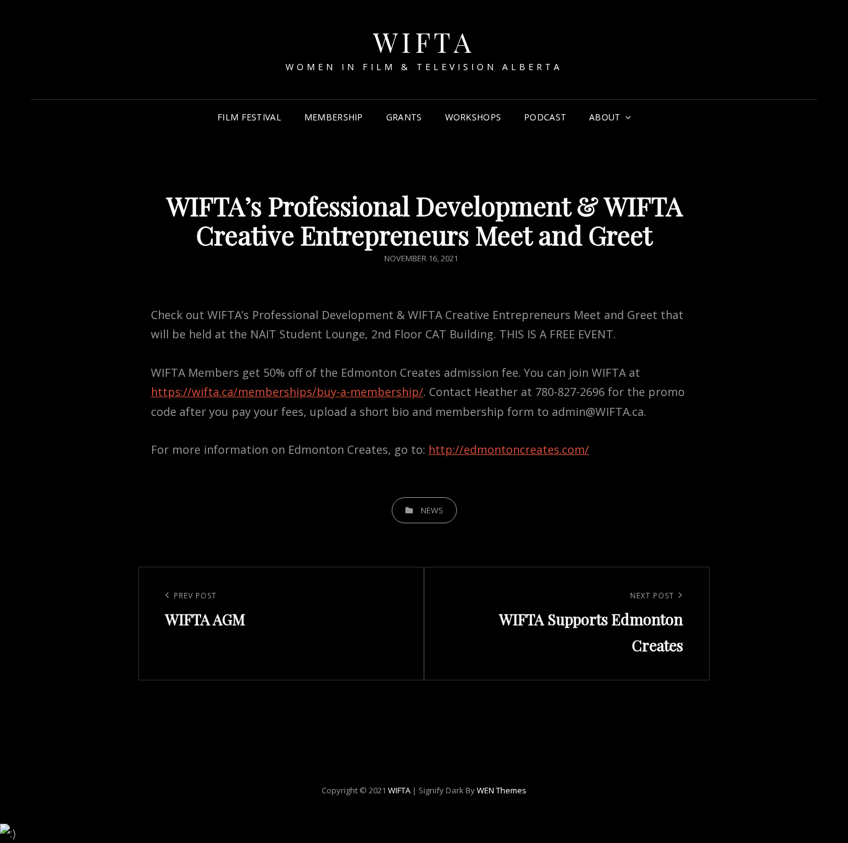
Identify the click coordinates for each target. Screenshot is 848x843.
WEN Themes (501, 790)
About (604, 117)
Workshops (473, 117)
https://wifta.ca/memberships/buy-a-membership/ (287, 391)
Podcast (545, 117)
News (432, 510)
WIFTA (424, 41)
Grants (404, 117)
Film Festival (249, 117)
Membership (333, 117)
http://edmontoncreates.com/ (508, 449)
